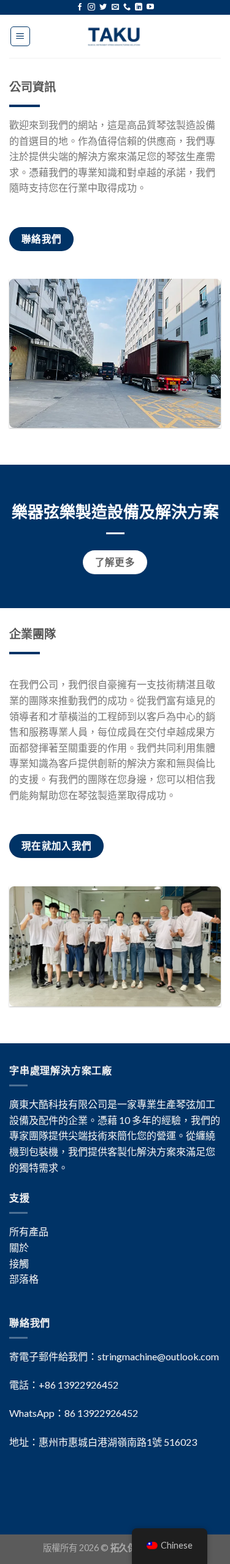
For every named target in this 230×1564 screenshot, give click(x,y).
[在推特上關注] (103, 7)
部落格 (24, 1279)
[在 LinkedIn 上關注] (138, 7)
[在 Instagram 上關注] (91, 7)
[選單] (20, 36)
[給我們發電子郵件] (115, 7)
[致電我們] (127, 7)
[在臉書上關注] (79, 7)
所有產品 (28, 1231)
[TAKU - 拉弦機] (115, 36)
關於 (19, 1247)
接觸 (19, 1263)
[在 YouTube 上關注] (150, 7)
